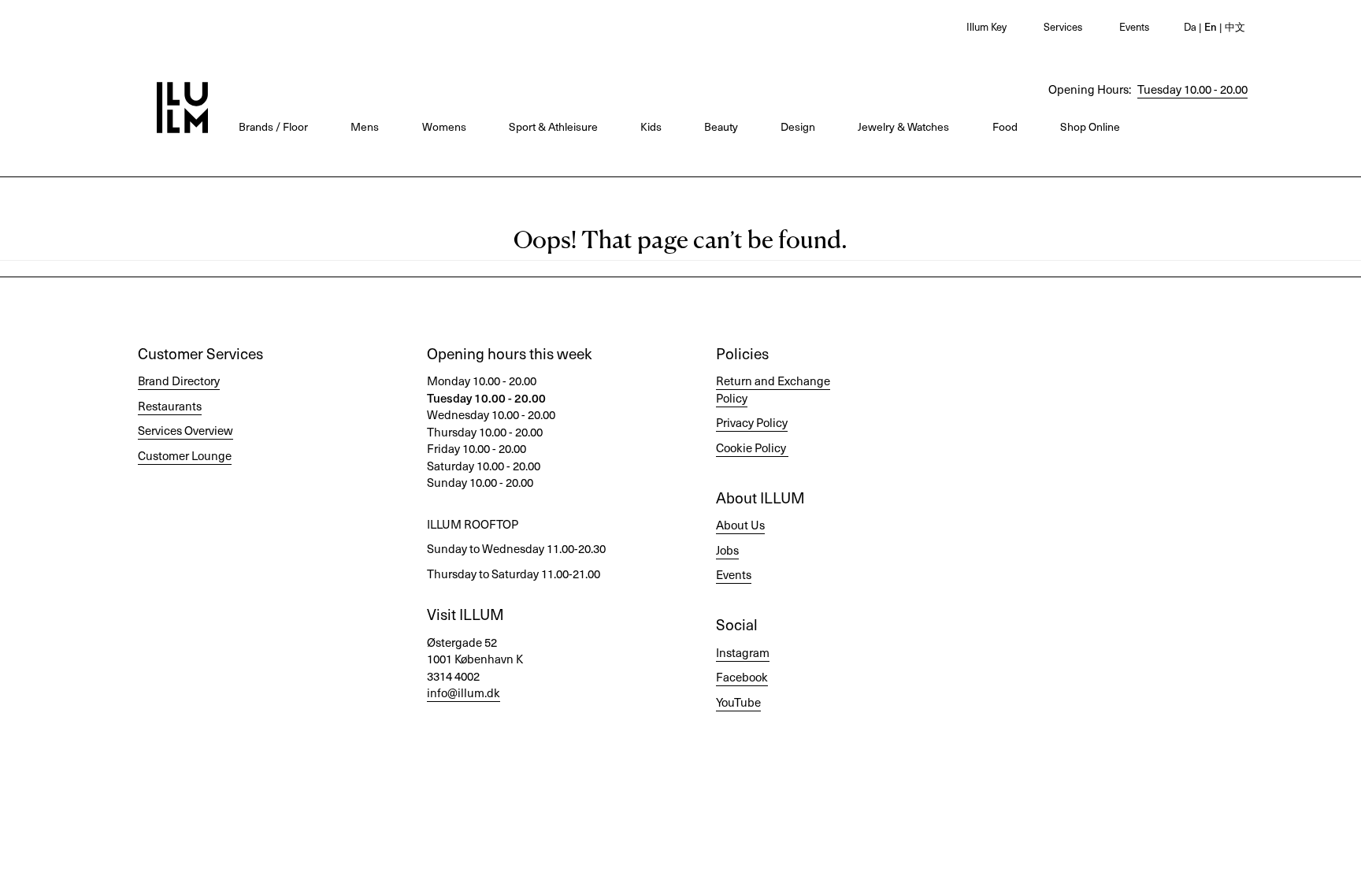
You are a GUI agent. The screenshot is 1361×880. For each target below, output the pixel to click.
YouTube (738, 702)
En (1209, 26)
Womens (444, 126)
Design (798, 126)
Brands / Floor (273, 126)
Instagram (743, 652)
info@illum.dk (463, 692)
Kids (651, 126)
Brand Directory (179, 380)
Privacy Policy (752, 422)
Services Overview (185, 430)
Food (1005, 126)
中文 (1233, 26)
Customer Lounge (185, 455)
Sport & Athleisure (553, 126)
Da (1190, 26)
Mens (364, 126)
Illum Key (986, 26)
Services (1063, 26)
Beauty (721, 126)
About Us (740, 524)
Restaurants (170, 405)
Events (1134, 26)
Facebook (742, 676)
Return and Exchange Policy (773, 389)
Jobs (727, 550)
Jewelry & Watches (903, 126)
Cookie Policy (751, 447)
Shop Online (1090, 126)
